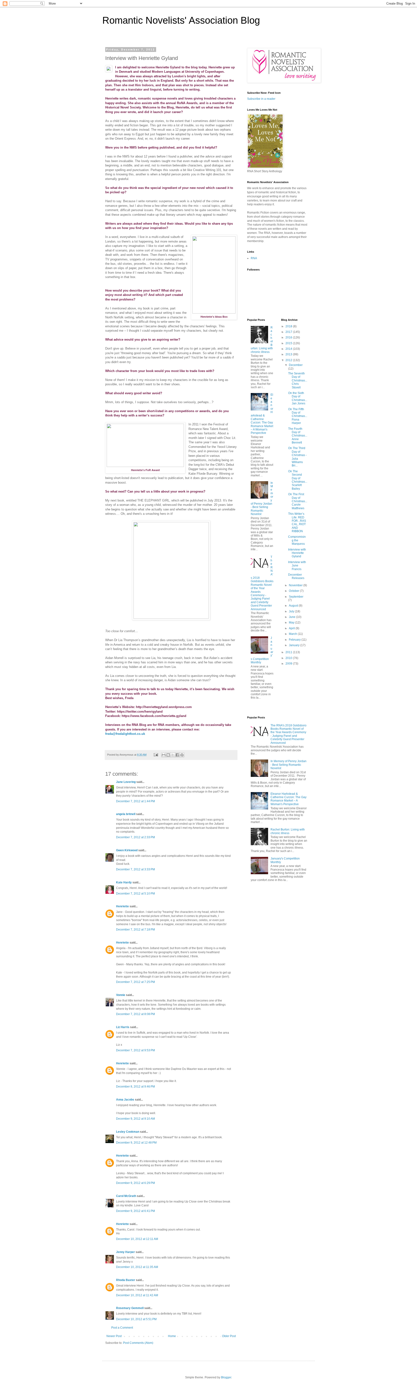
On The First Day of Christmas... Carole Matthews (297, 501)
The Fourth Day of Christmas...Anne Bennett (297, 435)
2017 (289, 332)
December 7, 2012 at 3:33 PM (135, 869)
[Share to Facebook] (177, 754)
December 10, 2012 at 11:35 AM (137, 1267)
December (296, 365)
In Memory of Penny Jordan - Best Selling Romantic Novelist (288, 764)
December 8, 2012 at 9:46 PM (135, 1086)
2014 (289, 349)
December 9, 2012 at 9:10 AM (135, 1118)
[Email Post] (156, 754)
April (292, 628)
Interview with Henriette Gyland (297, 553)
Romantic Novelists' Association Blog (181, 20)
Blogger (226, 1377)
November (296, 585)
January (294, 645)
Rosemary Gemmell (130, 1308)
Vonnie (120, 995)
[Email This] (163, 754)
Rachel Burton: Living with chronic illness (288, 831)
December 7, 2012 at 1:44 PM (135, 801)
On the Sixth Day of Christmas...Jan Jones (297, 398)
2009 (289, 663)
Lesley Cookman (127, 1131)
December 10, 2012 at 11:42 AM (137, 1295)
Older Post (229, 1336)
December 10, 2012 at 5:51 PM (136, 1319)
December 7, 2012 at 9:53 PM (135, 1050)
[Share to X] (172, 754)
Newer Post (114, 1336)
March (293, 634)
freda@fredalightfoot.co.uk (125, 734)
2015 (289, 343)
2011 (289, 652)
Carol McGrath (126, 1196)
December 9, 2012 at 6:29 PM (135, 1183)
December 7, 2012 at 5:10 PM (135, 893)
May (292, 622)
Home (172, 1336)
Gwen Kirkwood (127, 850)
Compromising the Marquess (297, 540)
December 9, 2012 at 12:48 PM (136, 1142)
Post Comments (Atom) (138, 1343)
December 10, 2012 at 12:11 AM (137, 1239)
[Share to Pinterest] (182, 754)
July (292, 611)
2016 (289, 337)
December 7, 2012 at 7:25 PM (135, 982)
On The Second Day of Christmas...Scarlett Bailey (297, 480)
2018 (289, 326)
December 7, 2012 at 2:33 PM (135, 837)
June (292, 617)
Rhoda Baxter (125, 1280)
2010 (289, 658)
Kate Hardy (124, 882)
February (295, 639)
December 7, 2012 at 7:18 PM (135, 929)
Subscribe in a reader (261, 98)
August (294, 605)
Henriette (122, 906)
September (296, 596)
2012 (289, 360)
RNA (254, 258)
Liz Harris (122, 1027)
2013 (289, 354)
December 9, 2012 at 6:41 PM (135, 1211)
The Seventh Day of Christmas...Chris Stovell (297, 380)
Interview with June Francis (297, 565)
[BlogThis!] (168, 754)
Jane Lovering (126, 782)
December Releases (296, 576)
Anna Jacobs (125, 1099)
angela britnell (125, 814)
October (294, 591)
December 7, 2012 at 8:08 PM (135, 1014)
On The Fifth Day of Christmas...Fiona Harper (297, 416)
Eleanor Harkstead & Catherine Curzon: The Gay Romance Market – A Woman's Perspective (262, 414)
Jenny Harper (125, 1252)
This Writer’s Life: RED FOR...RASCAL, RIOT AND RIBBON (297, 522)
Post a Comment (122, 1327)
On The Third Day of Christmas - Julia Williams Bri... (297, 456)
